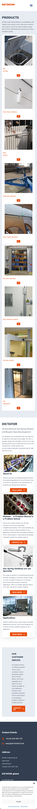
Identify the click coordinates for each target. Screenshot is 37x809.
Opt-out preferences (13, 806)
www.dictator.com (8, 780)
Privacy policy (24, 806)
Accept (18, 801)
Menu (31, 5)
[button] (34, 783)
